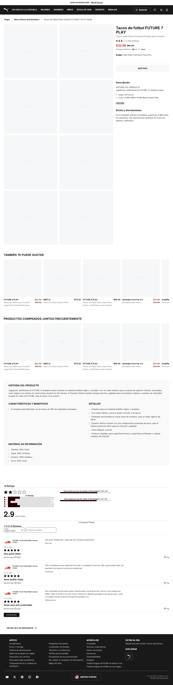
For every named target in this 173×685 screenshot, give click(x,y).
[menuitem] (24, 10)
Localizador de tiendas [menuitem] (59, 647)
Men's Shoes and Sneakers (26, 19)
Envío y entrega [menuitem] (16, 647)
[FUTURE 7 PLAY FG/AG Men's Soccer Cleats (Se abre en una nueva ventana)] (7, 542)
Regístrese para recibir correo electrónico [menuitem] (144, 643)
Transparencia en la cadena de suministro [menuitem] (22, 664)
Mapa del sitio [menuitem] (55, 663)
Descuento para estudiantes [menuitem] (21, 660)
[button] (29, 498)
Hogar (7, 19)
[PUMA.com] (6, 10)
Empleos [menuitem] (90, 660)
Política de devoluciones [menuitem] (20, 650)
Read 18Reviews (133, 41)
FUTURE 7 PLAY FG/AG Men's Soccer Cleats (25, 541)
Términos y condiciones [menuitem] (59, 650)
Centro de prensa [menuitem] (94, 650)
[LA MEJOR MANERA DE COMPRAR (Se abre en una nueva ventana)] (129, 656)
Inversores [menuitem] (91, 653)
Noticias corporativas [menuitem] (96, 647)
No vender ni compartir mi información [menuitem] (66, 660)
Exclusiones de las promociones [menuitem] (63, 657)
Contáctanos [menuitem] (15, 643)
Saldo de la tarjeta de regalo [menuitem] (22, 653)
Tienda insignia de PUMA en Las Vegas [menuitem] (103, 666)
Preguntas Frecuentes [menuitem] (58, 643)
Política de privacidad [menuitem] (58, 653)
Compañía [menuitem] (91, 643)
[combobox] (14, 530)
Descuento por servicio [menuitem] (19, 657)
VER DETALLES (97, 3)
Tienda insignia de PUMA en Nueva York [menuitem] (104, 663)
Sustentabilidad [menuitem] (93, 657)
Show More (12, 615)
